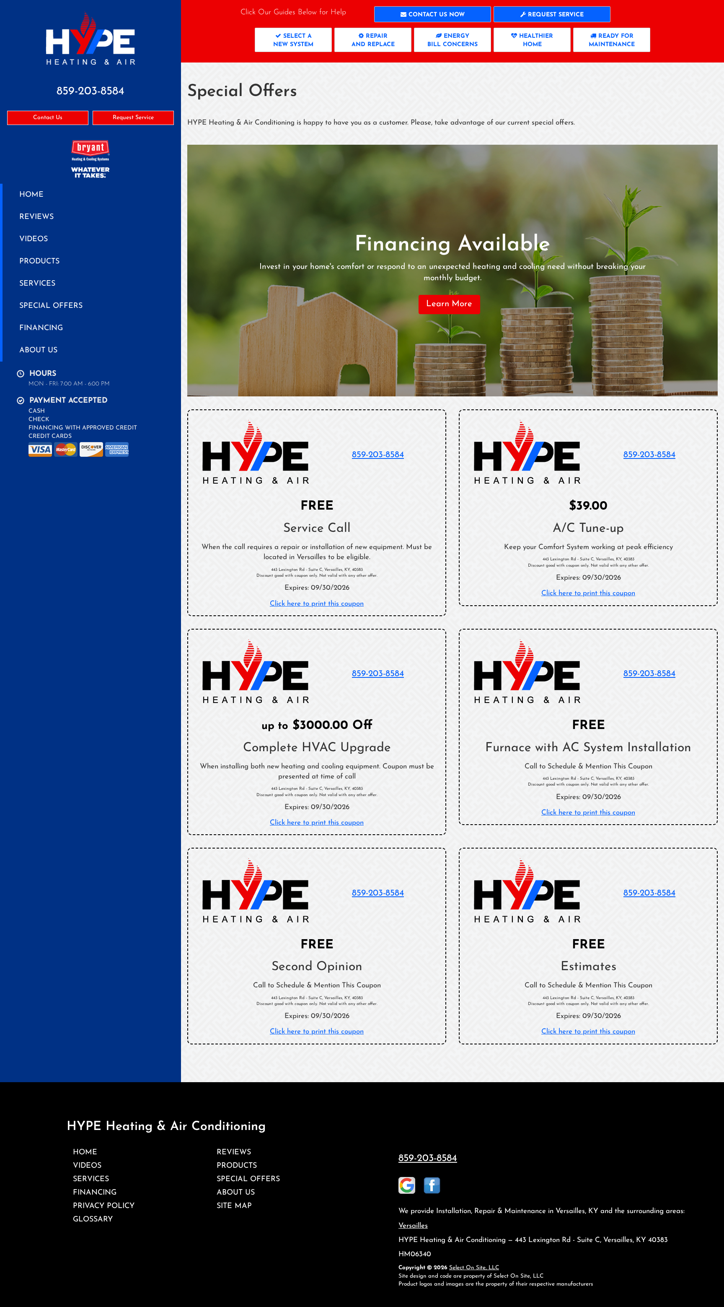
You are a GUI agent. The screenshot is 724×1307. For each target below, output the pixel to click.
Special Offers (51, 306)
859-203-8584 (378, 454)
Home (31, 194)
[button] (432, 14)
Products (39, 261)
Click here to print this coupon (317, 603)
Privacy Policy (103, 1206)
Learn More (449, 304)
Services (37, 283)
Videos (33, 239)
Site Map (234, 1206)
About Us (38, 350)
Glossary (93, 1219)
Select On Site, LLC (474, 1268)
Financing (41, 328)
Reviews (36, 217)
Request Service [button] (133, 118)
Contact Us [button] (47, 118)
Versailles (413, 1225)
